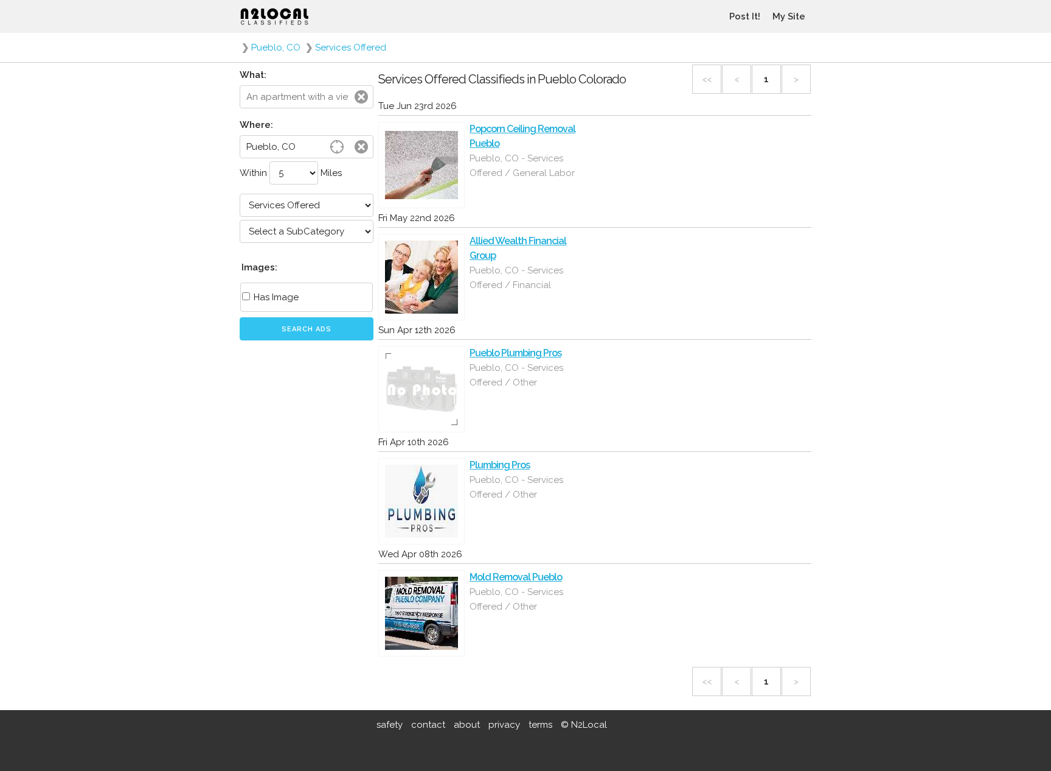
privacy (504, 724)
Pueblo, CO (275, 47)
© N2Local (584, 724)
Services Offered (350, 47)
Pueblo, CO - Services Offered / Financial (516, 277)
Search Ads (306, 329)
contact (428, 724)
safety (389, 724)
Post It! (744, 16)
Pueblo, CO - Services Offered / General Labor (522, 165)
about (467, 724)
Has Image (275, 297)
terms (540, 724)
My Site (788, 16)
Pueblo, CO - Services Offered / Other (516, 375)
